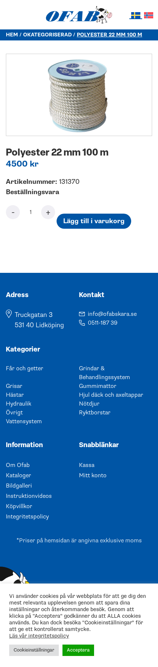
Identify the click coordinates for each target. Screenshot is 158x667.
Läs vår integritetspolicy (39, 635)
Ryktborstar (95, 412)
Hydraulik (18, 403)
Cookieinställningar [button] (34, 650)
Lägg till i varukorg (94, 221)
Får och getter (24, 368)
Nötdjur (89, 403)
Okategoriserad (47, 35)
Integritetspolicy (27, 516)
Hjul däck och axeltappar (111, 395)
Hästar (15, 395)
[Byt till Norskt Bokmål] (148, 14)
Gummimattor (97, 386)
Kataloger (18, 475)
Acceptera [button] (78, 650)
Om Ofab (18, 465)
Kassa (86, 465)
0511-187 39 (103, 323)
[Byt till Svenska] (135, 15)
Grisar (14, 386)
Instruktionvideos (29, 496)
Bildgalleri (19, 485)
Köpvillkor (19, 506)
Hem (12, 35)
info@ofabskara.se (112, 314)
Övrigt (14, 412)
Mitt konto (93, 475)
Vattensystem (24, 421)
